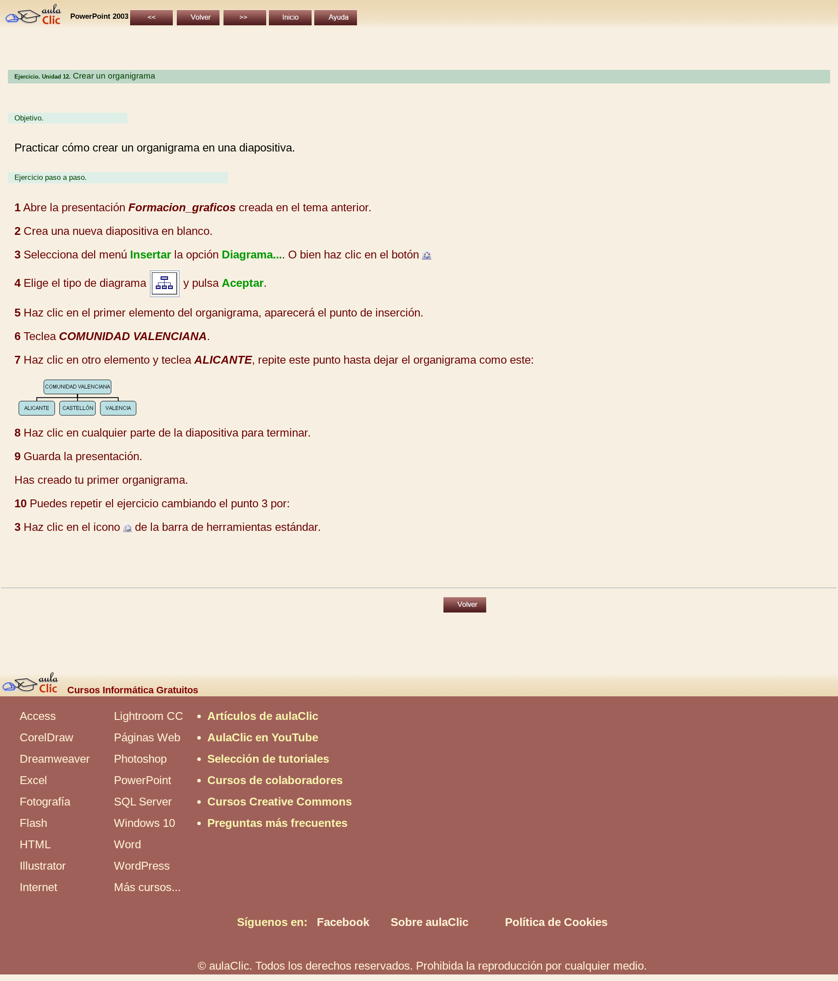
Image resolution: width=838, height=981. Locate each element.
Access (38, 716)
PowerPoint (142, 780)
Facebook (343, 922)
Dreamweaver (55, 758)
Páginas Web (147, 737)
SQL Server (143, 801)
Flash (33, 823)
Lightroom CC (148, 716)
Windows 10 (144, 823)
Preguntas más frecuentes (277, 823)
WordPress (142, 865)
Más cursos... (147, 887)
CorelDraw (46, 737)
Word (127, 844)
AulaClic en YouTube (262, 737)
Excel (33, 780)
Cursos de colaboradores (275, 780)
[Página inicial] (34, 21)
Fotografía (45, 801)
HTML (35, 844)
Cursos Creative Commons (279, 801)
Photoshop (140, 758)
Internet (38, 887)
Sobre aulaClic (429, 922)
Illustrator (43, 865)
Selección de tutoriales (268, 758)
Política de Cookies (556, 922)
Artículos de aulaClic (262, 716)
